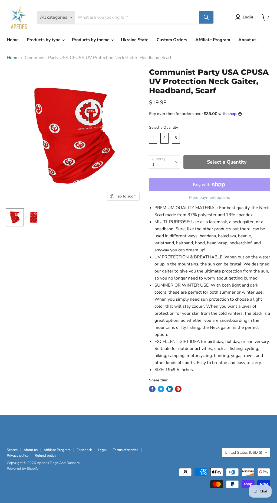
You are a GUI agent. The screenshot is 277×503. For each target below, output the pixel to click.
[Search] (206, 17)
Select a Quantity (163, 127)
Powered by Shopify (23, 468)
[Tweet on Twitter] (161, 389)
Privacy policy (18, 455)
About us (247, 40)
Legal (102, 449)
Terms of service (125, 449)
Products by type (44, 40)
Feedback (84, 449)
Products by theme (91, 40)
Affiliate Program (212, 40)
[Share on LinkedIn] (169, 389)
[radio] (153, 138)
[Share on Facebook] (152, 389)
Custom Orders (172, 40)
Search (12, 449)
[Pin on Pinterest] (178, 389)
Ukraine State (135, 40)
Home (13, 40)
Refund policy (45, 455)
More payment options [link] (209, 197)
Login (248, 17)
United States (243, 452)
